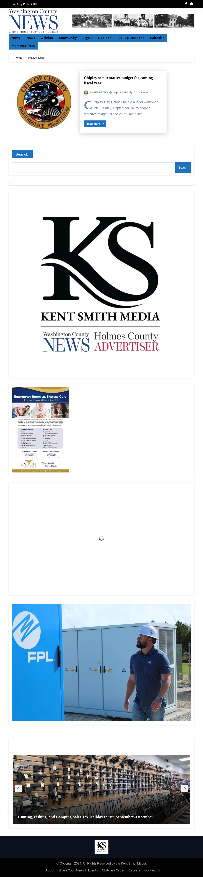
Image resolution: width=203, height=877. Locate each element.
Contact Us (152, 870)
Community (68, 38)
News (31, 38)
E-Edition (105, 38)
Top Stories (56, 761)
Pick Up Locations (131, 38)
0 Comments (141, 92)
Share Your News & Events (78, 870)
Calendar (157, 38)
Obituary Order (113, 870)
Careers (134, 870)
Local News (26, 761)
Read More (93, 123)
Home (16, 38)
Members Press (23, 46)
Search (22, 154)
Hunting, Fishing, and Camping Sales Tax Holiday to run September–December (86, 817)
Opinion (47, 38)
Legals (87, 38)
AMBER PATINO (99, 92)
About (50, 870)
